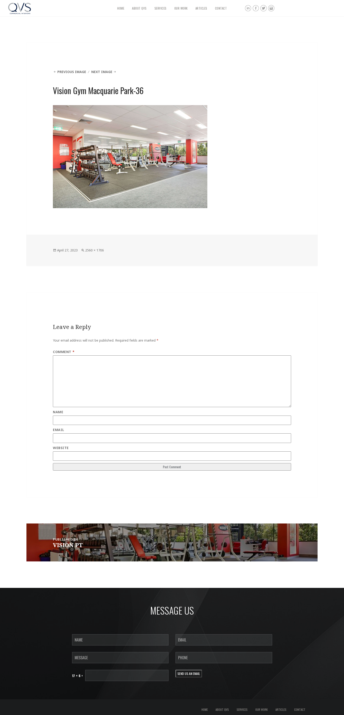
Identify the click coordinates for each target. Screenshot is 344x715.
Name (58, 412)
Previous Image (71, 72)
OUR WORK (181, 8)
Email (58, 430)
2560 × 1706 (94, 250)
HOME (120, 8)
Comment (63, 352)
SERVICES (160, 8)
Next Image (101, 72)
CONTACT (221, 8)
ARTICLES (201, 8)
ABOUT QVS (139, 8)
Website (61, 448)
